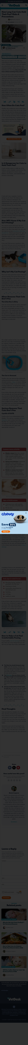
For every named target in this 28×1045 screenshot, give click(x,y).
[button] (26, 513)
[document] (14, 522)
